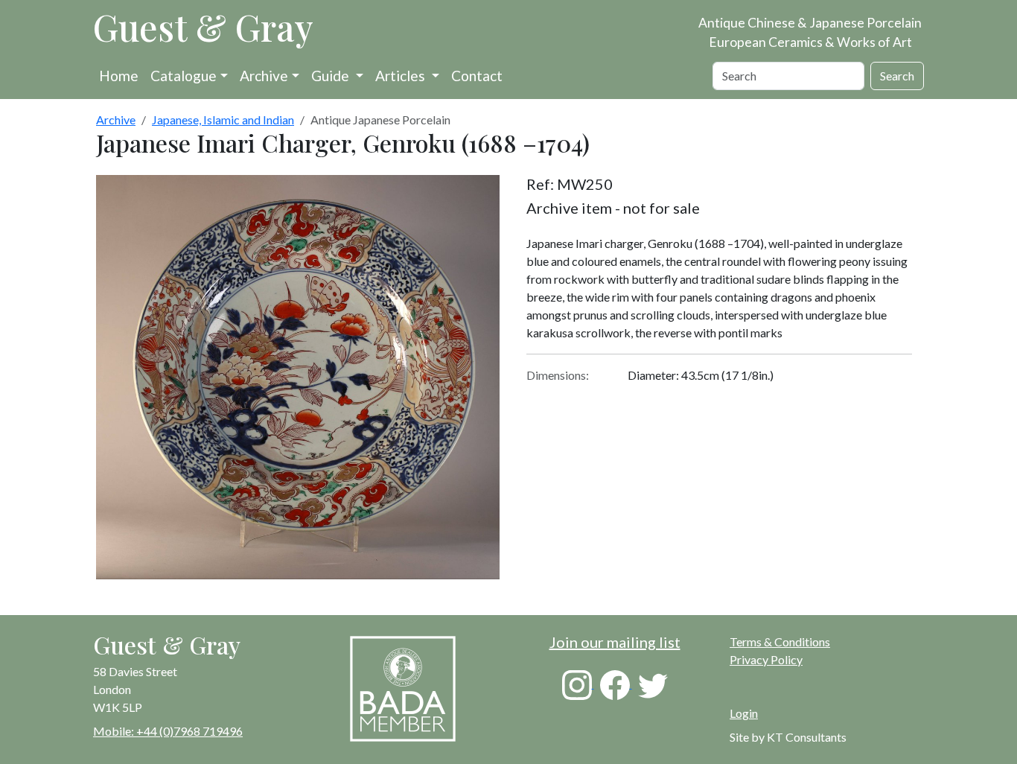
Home (118, 75)
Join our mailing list (614, 642)
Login (744, 713)
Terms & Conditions (780, 641)
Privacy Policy (766, 659)
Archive (264, 75)
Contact (477, 75)
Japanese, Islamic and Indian (223, 119)
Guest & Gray (203, 27)
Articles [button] (401, 75)
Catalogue (183, 75)
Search (897, 76)
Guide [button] (331, 75)
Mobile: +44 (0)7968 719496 (168, 731)
